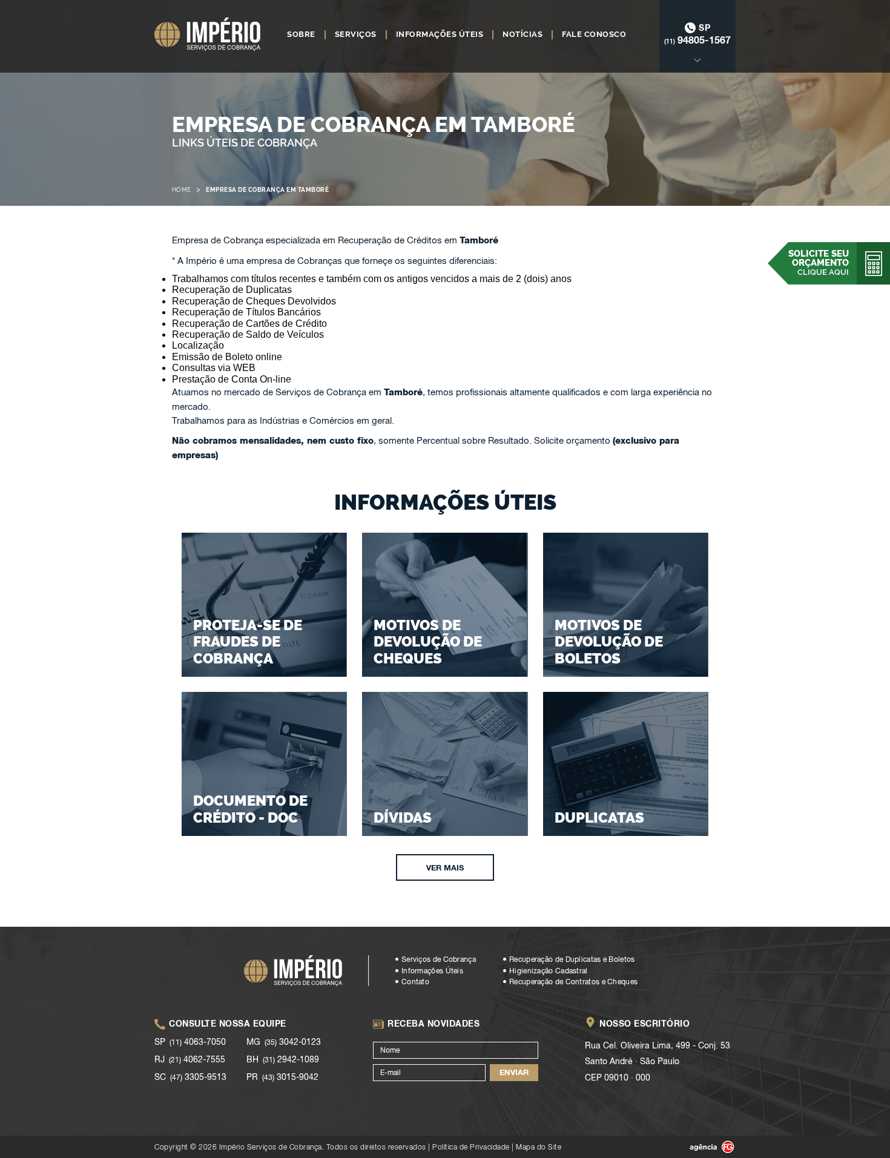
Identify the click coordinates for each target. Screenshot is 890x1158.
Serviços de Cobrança (438, 959)
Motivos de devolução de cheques (428, 641)
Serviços (356, 34)
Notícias (522, 34)
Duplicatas (599, 817)
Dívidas (403, 817)
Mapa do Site (538, 1146)
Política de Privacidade (471, 1146)
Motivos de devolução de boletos (609, 641)
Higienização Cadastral (548, 971)
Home (181, 189)
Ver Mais (445, 867)
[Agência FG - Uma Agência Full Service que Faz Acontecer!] (702, 1147)
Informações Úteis (440, 34)
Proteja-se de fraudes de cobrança (247, 641)
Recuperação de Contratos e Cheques (573, 982)
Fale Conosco (594, 34)
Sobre (301, 34)
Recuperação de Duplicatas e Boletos (572, 959)
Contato (415, 982)
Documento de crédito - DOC (250, 809)
